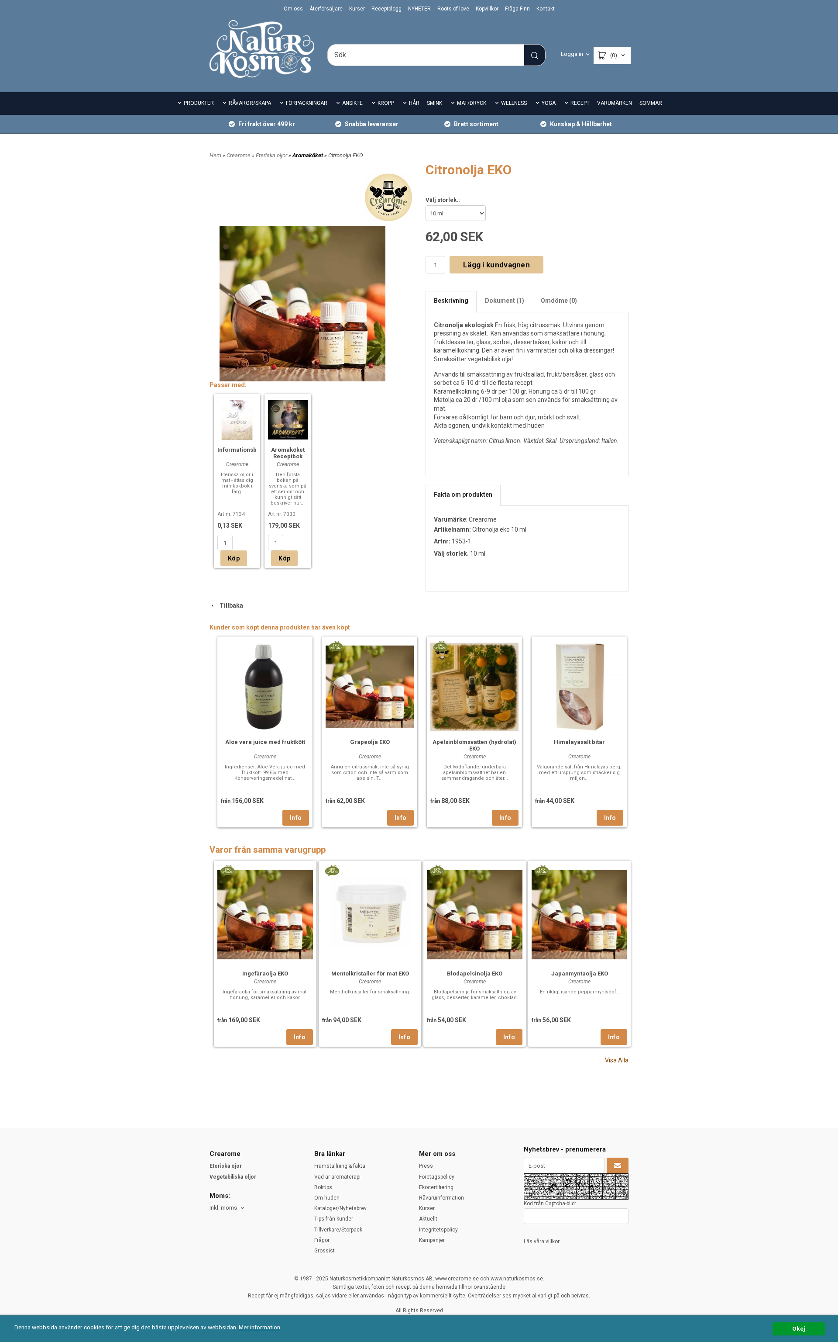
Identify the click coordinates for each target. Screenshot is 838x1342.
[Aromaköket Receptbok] (287, 419)
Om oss (293, 9)
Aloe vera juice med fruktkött (265, 742)
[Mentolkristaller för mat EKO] (332, 870)
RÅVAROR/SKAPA (250, 103)
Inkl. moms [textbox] (223, 1208)
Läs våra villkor (542, 1241)
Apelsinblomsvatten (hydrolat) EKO (474, 745)
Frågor (322, 1240)
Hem (215, 155)
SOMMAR (650, 103)
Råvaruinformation (441, 1198)
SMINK (434, 103)
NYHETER (419, 9)
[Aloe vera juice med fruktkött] (265, 686)
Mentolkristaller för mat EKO (370, 973)
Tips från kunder (333, 1219)
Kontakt (545, 9)
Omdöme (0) (559, 300)
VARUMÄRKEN (614, 103)
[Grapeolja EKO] (335, 646)
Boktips (323, 1187)
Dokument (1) (504, 300)
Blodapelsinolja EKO (474, 973)
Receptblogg (386, 9)
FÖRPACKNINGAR (306, 103)
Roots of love (453, 9)
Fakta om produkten (463, 494)
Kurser (357, 9)
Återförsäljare (326, 9)
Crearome (239, 155)
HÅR (414, 103)
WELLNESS (514, 103)
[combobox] (228, 1208)
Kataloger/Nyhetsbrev (340, 1208)
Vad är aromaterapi (337, 1177)
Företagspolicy (436, 1177)
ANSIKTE (352, 103)
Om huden (327, 1198)
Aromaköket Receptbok (288, 453)
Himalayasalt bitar (579, 742)
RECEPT (580, 103)
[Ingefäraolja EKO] (227, 870)
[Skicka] (617, 1165)
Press (426, 1166)
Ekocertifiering (436, 1187)
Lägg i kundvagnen (496, 264)
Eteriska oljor (272, 155)
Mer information (259, 1327)
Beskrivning (451, 300)
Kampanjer (432, 1240)
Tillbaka (229, 605)
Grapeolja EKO (370, 742)
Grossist (324, 1251)
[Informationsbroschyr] (237, 419)
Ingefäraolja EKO (265, 973)
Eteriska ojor (226, 1166)
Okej (798, 1328)
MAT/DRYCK (471, 103)
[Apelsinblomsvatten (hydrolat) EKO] (440, 646)
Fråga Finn (517, 9)
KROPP (386, 103)
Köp (234, 558)
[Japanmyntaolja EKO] (541, 870)
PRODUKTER (199, 103)
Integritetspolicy (438, 1230)
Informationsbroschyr (247, 449)
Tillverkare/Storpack (338, 1230)
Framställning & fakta (339, 1166)
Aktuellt (428, 1219)
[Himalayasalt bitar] (579, 686)
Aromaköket (308, 155)
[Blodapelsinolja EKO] (436, 870)
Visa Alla (616, 1060)
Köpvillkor (487, 9)
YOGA (549, 103)
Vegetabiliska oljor (233, 1177)
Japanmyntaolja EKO (579, 973)
